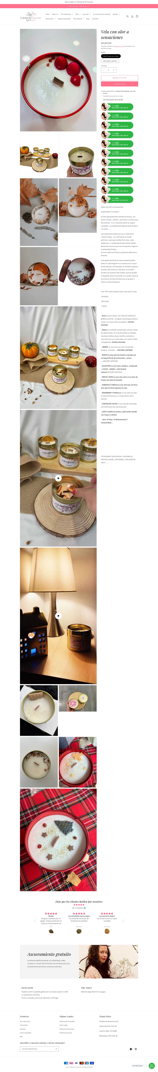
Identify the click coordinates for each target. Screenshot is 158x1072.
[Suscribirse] (56, 1048)
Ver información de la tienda (113, 99)
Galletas (23, 1029)
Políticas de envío (66, 1033)
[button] (67, 14)
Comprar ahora (119, 84)
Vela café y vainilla (110, 61)
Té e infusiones (25, 1021)
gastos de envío (119, 46)
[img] (79, 904)
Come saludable (25, 1033)
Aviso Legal (63, 1025)
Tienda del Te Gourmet (75, 1067)
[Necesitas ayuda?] (152, 1066)
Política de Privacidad (67, 1021)
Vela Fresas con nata (110, 56)
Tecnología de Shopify (87, 1067)
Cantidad (104, 66)
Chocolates (24, 1025)
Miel (21, 1036)
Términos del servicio (67, 1029)
